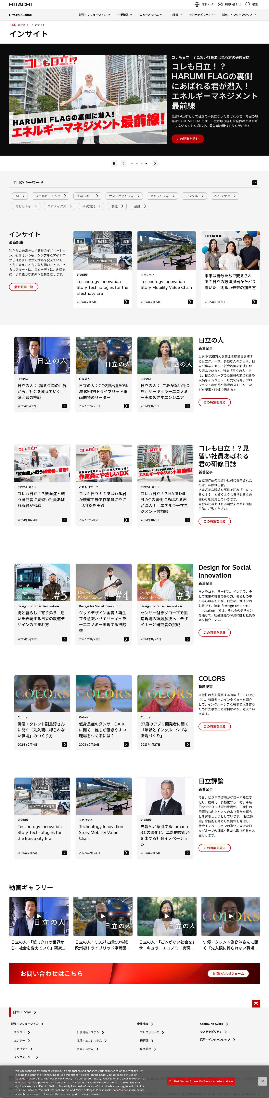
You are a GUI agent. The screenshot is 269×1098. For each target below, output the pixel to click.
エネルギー (85, 196)
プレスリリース (149, 1032)
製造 (115, 206)
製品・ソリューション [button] (93, 15)
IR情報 (144, 1040)
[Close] (262, 1081)
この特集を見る (215, 402)
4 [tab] (146, 163)
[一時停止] (123, 163)
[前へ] (114, 163)
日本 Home (22, 1012)
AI (18, 196)
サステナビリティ (122, 196)
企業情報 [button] (123, 15)
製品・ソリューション (25, 1024)
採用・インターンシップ (215, 1039)
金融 (137, 206)
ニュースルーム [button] (149, 15)
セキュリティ (160, 196)
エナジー (19, 1040)
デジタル (192, 196)
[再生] (155, 163)
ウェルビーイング (48, 196)
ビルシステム (85, 1049)
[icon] (254, 182)
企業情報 (142, 1024)
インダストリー (23, 1057)
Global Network (211, 1024)
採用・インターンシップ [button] (237, 15)
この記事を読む (188, 139)
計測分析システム (88, 1032)
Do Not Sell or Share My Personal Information (201, 1081)
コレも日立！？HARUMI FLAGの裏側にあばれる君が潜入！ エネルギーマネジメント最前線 (215, 86)
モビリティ (24, 206)
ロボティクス (57, 206)
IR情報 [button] (174, 15)
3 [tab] (141, 163)
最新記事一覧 (23, 287)
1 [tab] (132, 163)
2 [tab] (137, 163)
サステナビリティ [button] (200, 15)
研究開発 (89, 206)
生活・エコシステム (89, 1040)
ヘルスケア (222, 196)
